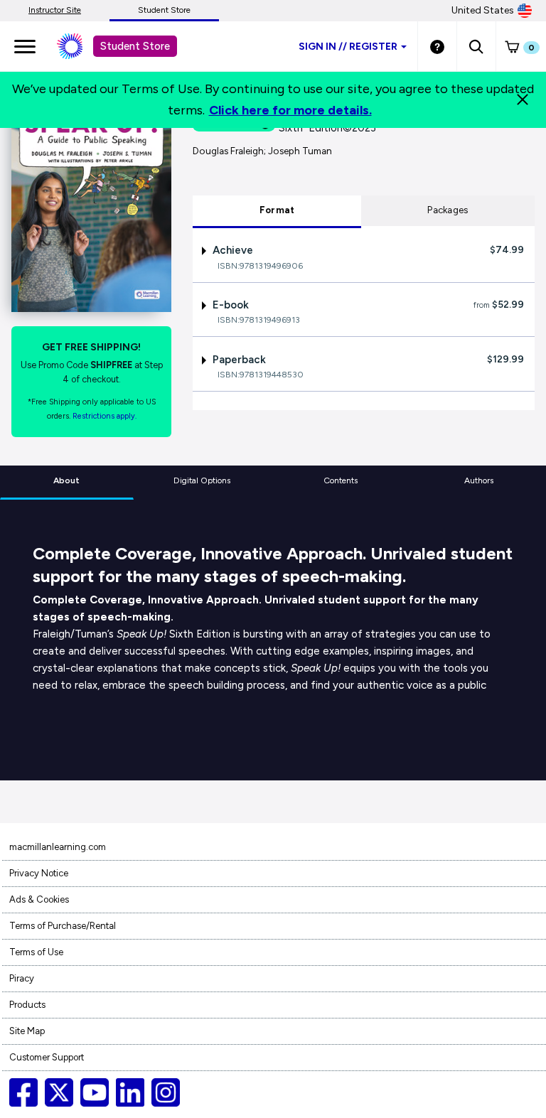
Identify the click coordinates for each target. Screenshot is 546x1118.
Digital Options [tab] (201, 480)
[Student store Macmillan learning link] (80, 46)
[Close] (522, 99)
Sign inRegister (348, 47)
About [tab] (66, 480)
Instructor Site (54, 10)
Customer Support (46, 1057)
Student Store (164, 10)
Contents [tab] (340, 480)
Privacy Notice (38, 873)
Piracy (21, 978)
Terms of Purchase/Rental (62, 925)
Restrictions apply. (104, 416)
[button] (476, 46)
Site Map (27, 1031)
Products (27, 1004)
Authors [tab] (478, 480)
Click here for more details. (290, 110)
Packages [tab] (447, 210)
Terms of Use (36, 952)
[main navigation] (25, 46)
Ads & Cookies (39, 899)
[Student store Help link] (437, 46)
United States (482, 10)
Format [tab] (277, 210)
